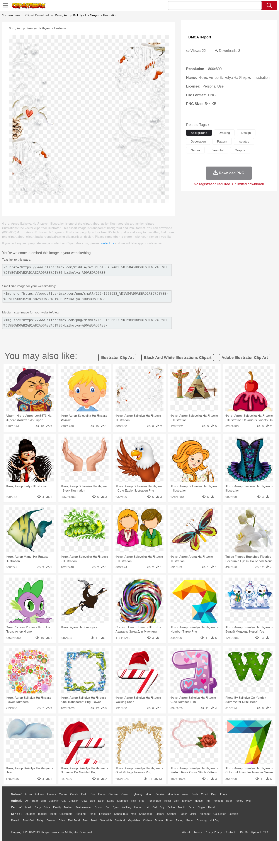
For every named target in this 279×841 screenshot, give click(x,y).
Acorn (28, 794)
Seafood (120, 820)
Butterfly (53, 800)
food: (15, 820)
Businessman (83, 807)
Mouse (199, 800)
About (186, 832)
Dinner (159, 820)
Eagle (110, 800)
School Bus (121, 813)
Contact (230, 832)
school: (16, 813)
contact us (107, 243)
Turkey (239, 800)
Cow (84, 800)
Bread (190, 820)
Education (105, 813)
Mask (28, 807)
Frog (142, 800)
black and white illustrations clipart (177, 357)
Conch (74, 794)
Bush (195, 794)
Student (30, 813)
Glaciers (113, 794)
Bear (35, 800)
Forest (224, 794)
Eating (179, 820)
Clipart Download (37, 15)
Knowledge (146, 813)
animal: (16, 800)
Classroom (66, 813)
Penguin (218, 800)
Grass (124, 794)
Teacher (42, 813)
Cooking (202, 820)
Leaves (51, 794)
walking (126, 807)
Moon (149, 794)
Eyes (116, 807)
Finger (201, 807)
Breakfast (28, 820)
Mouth (181, 807)
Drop (214, 794)
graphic (240, 150)
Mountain (173, 794)
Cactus (63, 794)
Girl (155, 807)
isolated (243, 141)
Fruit (85, 820)
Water (185, 794)
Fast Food (74, 820)
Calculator (219, 813)
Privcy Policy (213, 832)
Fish (133, 800)
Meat (94, 820)
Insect (167, 800)
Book (53, 813)
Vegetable (134, 820)
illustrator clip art (117, 357)
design (246, 132)
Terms (198, 832)
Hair (147, 807)
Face (191, 807)
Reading (80, 813)
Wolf (248, 800)
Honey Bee (154, 800)
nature (195, 150)
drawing (224, 132)
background (199, 132)
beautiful (217, 150)
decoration (198, 141)
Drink (62, 820)
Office (193, 813)
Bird (43, 800)
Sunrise (160, 794)
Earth (84, 794)
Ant (27, 800)
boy (162, 807)
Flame (101, 794)
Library (160, 813)
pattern (222, 141)
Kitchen (147, 820)
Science (172, 813)
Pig (208, 800)
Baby (38, 807)
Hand (211, 807)
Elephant (122, 800)
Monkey (187, 800)
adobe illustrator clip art (244, 357)
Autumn (39, 794)
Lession (233, 813)
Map (133, 813)
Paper (183, 813)
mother (68, 807)
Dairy (40, 820)
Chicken (73, 800)
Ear (107, 807)
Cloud (204, 794)
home (137, 807)
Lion (176, 800)
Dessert (51, 820)
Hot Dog (214, 820)
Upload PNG (259, 832)
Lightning (137, 794)
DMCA (243, 832)
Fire (92, 794)
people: (16, 807)
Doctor (98, 807)
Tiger (229, 800)
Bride (47, 807)
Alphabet (205, 813)
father (171, 807)
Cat (63, 800)
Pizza (169, 820)
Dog (92, 800)
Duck (101, 800)
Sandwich (106, 820)
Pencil (92, 813)
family (57, 807)
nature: (16, 794)
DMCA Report (199, 37)
